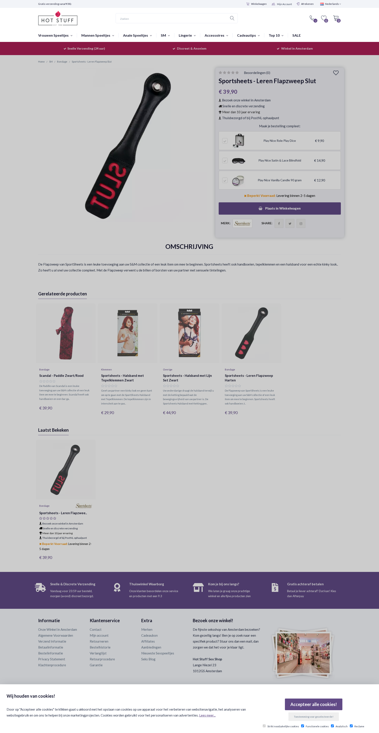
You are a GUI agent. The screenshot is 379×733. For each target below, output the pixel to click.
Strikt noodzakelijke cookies (283, 726)
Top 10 (274, 35)
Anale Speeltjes (136, 35)
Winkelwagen (259, 3)
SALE (296, 35)
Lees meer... (207, 715)
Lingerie (186, 35)
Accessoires (215, 35)
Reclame (359, 726)
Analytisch (342, 726)
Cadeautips (247, 35)
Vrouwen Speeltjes (53, 35)
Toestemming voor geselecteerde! (313, 716)
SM (164, 35)
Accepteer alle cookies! (313, 704)
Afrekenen (307, 3)
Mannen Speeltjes (96, 35)
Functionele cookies (317, 726)
